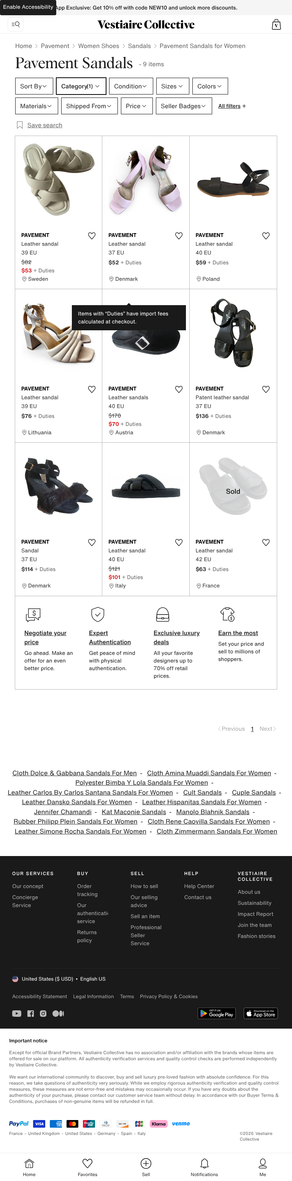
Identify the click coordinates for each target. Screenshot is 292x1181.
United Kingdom (44, 1133)
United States (78, 1133)
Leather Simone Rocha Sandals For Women (80, 831)
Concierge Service (25, 901)
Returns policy (87, 936)
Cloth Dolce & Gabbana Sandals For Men (74, 773)
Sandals (139, 45)
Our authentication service (95, 913)
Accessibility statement (39, 996)
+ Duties (43, 270)
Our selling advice (144, 901)
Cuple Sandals (254, 792)
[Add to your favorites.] (91, 235)
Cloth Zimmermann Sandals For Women (217, 831)
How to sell (144, 886)
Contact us (197, 897)
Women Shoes (98, 45)
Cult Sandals (202, 792)
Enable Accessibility (28, 7)
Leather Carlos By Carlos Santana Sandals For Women (90, 792)
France (16, 1133)
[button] (276, 24)
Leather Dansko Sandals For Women (77, 802)
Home (23, 45)
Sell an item (145, 916)
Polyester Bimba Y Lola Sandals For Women (141, 782)
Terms (127, 996)
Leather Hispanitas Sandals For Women (202, 802)
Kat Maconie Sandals (134, 812)
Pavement (55, 45)
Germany (106, 1133)
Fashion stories (256, 936)
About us (249, 892)
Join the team (255, 925)
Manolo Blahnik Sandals (213, 812)
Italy (142, 1133)
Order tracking (87, 890)
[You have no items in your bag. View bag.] (276, 24)
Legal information (93, 996)
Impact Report (255, 914)
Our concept (27, 886)
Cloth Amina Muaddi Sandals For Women (209, 773)
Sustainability (254, 903)
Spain (126, 1133)
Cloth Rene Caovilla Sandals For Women (209, 821)
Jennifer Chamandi (62, 812)
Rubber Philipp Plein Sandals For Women (76, 821)
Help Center (199, 886)
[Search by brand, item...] (16, 24)
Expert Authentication (110, 637)
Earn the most (238, 632)
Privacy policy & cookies (169, 996)
